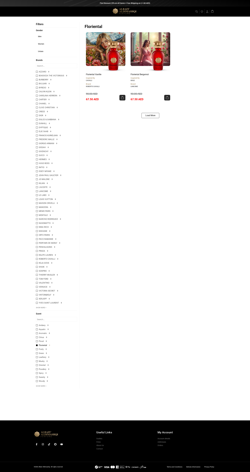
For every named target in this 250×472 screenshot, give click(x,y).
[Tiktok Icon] (49, 444)
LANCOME (134, 86)
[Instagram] (43, 444)
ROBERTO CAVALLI (92, 86)
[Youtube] (61, 444)
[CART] (212, 11)
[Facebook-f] (36, 444)
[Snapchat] (55, 444)
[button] (122, 97)
